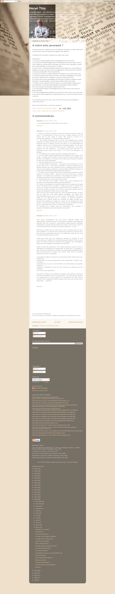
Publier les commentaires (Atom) (49, 325)
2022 (35, 478)
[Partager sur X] (67, 108)
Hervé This (37, 8)
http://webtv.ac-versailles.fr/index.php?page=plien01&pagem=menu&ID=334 (53, 412)
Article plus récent (39, 322)
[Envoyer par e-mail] (63, 108)
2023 (35, 475)
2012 (35, 570)
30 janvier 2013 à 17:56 (50, 215)
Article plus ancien (76, 322)
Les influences (39, 531)
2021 (35, 480)
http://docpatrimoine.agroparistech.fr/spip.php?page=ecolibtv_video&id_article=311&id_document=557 (48, 397)
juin (37, 515)
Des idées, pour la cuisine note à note (46, 546)
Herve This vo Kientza (40, 388)
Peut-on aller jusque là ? (42, 543)
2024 (35, 473)
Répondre (39, 125)
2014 (35, 497)
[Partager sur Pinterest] (70, 108)
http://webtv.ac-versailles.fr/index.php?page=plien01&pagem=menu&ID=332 (53, 416)
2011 (35, 573)
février (38, 525)
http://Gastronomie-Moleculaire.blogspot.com (45, 423)
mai (37, 518)
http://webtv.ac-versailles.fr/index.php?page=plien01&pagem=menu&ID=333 (53, 414)
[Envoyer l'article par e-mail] (60, 108)
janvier (38, 527)
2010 (35, 575)
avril (37, 520)
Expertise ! (38, 567)
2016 (35, 492)
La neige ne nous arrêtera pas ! (44, 539)
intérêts (55, 111)
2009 (35, 577)
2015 (35, 494)
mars (37, 522)
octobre (38, 506)
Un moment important (41, 550)
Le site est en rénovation (42, 541)
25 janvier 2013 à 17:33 (50, 120)
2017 (35, 490)
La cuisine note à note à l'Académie (45, 564)
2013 (35, 499)
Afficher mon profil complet (39, 390)
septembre (39, 508)
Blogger (75, 462)
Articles (36, 333)
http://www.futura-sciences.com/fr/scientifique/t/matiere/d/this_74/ (50, 400)
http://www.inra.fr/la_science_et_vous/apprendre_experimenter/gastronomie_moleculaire (57, 430)
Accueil (57, 322)
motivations (61, 111)
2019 (35, 485)
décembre (39, 501)
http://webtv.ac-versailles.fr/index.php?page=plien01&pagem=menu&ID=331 (53, 418)
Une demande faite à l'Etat (42, 548)
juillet (37, 513)
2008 (35, 580)
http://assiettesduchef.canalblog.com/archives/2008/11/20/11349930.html (53, 420)
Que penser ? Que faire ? (42, 529)
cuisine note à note (47, 111)
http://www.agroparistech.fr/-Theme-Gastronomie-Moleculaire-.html (51, 435)
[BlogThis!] (65, 108)
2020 (35, 483)
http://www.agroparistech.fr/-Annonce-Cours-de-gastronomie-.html (51, 425)
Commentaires (38, 336)
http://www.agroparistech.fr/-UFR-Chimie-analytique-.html (48, 433)
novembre (39, 503)
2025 (35, 471)
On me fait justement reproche (44, 557)
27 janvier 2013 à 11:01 (49, 131)
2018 (35, 487)
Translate (45, 382)
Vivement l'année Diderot (42, 562)
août (37, 510)
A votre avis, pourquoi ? (42, 534)
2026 (35, 468)
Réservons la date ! (40, 560)
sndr (65, 462)
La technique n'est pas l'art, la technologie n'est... (49, 553)
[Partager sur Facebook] (68, 108)
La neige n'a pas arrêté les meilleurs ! (46, 536)
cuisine (39, 111)
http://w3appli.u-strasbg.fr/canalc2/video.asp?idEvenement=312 (50, 403)
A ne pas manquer (40, 555)
